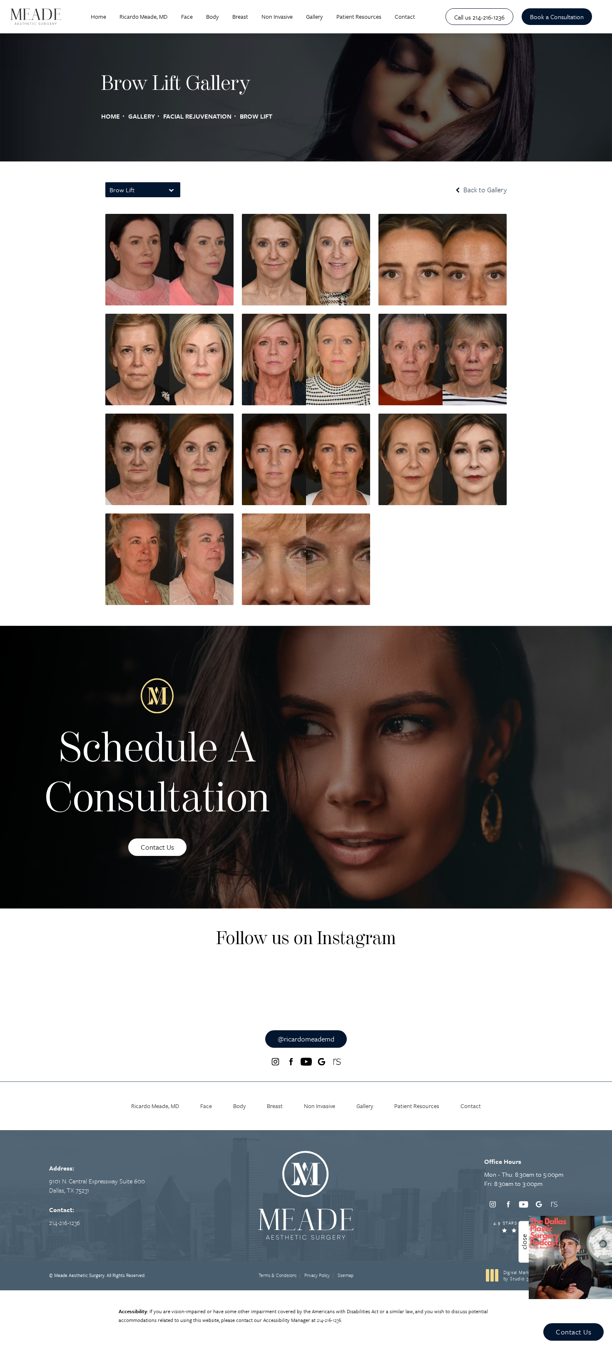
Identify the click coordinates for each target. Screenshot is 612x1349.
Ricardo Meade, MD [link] (143, 16)
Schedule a (157, 776)
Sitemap (345, 1275)
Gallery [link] (314, 16)
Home (110, 116)
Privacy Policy (317, 1275)
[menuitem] (98, 16)
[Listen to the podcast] (570, 1256)
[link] (479, 16)
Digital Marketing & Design (533, 1275)
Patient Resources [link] (358, 16)
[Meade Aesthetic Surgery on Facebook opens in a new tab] (290, 1062)
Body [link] (212, 16)
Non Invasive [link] (277, 16)
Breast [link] (240, 16)
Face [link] (187, 16)
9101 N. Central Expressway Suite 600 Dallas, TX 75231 (97, 1185)
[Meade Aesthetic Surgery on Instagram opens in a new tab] (275, 1062)
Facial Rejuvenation (197, 116)
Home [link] (98, 16)
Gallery (141, 116)
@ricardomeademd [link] (306, 1039)
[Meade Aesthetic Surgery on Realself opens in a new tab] (336, 1062)
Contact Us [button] (573, 1332)
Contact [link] (405, 16)
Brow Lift (256, 116)
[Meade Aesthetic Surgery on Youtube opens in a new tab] (306, 1062)
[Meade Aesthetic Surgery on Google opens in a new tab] (321, 1062)
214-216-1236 (329, 1320)
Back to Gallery (484, 189)
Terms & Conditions (277, 1275)
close (524, 1242)
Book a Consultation (557, 16)
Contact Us (157, 847)
